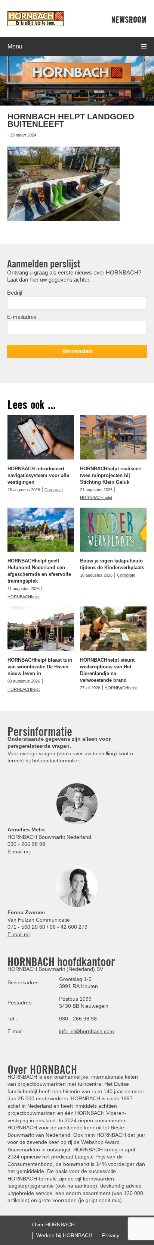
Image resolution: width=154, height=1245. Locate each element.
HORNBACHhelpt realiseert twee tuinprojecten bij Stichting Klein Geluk (111, 475)
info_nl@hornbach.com (86, 1031)
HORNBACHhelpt (96, 497)
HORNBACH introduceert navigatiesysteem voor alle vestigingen (38, 475)
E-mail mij (19, 851)
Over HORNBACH (53, 1224)
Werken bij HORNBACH (64, 1235)
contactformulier (60, 760)
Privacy (110, 1235)
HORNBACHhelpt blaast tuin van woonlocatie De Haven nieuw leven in (39, 666)
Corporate (53, 489)
